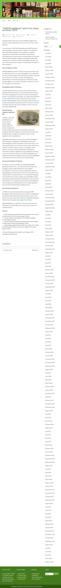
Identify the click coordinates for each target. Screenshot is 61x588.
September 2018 (50, 366)
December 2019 (49, 318)
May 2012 (48, 555)
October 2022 (49, 204)
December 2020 (49, 276)
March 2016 (48, 421)
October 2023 (49, 163)
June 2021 (48, 259)
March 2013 (48, 520)
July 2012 (48, 548)
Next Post (35, 250)
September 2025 (50, 87)
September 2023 (50, 166)
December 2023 (49, 156)
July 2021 (48, 256)
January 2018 (49, 390)
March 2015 (48, 445)
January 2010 (21, 573)
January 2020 (49, 314)
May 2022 (48, 221)
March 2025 (48, 108)
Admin (9, 20)
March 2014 (48, 479)
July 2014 (48, 469)
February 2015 (49, 448)
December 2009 (22, 575)
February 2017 (49, 400)
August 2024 (49, 129)
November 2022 (50, 201)
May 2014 (48, 472)
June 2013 (48, 510)
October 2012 (49, 538)
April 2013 (48, 517)
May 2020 (48, 300)
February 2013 (49, 524)
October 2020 (49, 283)
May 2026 (48, 60)
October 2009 (21, 579)
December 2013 (49, 489)
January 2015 (49, 452)
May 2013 (48, 514)
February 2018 (49, 386)
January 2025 (49, 115)
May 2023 (48, 180)
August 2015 (49, 428)
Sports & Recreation (37, 577)
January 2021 (49, 273)
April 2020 (48, 304)
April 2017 (48, 397)
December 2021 (49, 239)
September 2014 (50, 462)
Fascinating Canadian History (51, 32)
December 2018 (49, 359)
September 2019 (50, 328)
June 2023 (48, 177)
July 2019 (48, 335)
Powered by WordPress (17, 586)
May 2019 (48, 342)
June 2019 (48, 338)
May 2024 (48, 139)
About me (15, 20)
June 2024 (48, 136)
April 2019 (48, 345)
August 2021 (49, 252)
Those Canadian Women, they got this (51, 38)
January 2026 (49, 74)
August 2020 (49, 290)
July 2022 (48, 215)
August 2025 (49, 91)
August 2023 (49, 170)
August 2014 (49, 465)
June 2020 (48, 297)
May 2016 (48, 414)
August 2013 (49, 503)
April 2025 (48, 105)
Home (3, 20)
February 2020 (49, 311)
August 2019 (49, 331)
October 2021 (49, 245)
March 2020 (48, 307)
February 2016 (49, 424)
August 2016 (49, 410)
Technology (35, 575)
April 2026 (48, 63)
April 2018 (48, 380)
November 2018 (50, 362)
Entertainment (35, 573)
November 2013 (50, 493)
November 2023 (50, 160)
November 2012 (50, 534)
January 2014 (49, 486)
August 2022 (49, 211)
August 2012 (49, 544)
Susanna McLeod (10, 34)
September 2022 (50, 208)
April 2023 (48, 184)
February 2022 (49, 232)
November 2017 (50, 393)
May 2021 (48, 263)
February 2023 (49, 190)
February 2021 (49, 270)
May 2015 (48, 438)
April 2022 (48, 225)
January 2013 (49, 527)
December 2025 (49, 77)
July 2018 (48, 373)
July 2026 (48, 53)
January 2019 (49, 355)
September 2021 (50, 249)
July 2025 (48, 94)
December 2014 (49, 455)
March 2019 (48, 349)
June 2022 (48, 218)
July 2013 (48, 507)
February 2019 (49, 352)
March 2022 (48, 228)
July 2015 (48, 431)
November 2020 (50, 280)
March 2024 (48, 146)
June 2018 (48, 376)
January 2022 (49, 235)
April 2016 (48, 417)
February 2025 (49, 111)
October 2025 (49, 84)
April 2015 (48, 441)
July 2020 (48, 294)
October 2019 (49, 325)
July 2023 (48, 173)
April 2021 (48, 266)
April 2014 (48, 476)
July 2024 (48, 132)
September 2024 (50, 125)
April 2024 (48, 142)
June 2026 (48, 56)
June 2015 (48, 435)
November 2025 (50, 81)
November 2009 (22, 577)
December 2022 (49, 197)
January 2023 (49, 194)
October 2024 (49, 122)
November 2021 (50, 242)
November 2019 (50, 321)
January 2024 (49, 153)
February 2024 (49, 149)
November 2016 (50, 404)
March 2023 (48, 187)
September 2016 (50, 407)
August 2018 (49, 369)
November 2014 (50, 459)
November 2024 (50, 118)
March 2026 (48, 67)
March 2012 (48, 558)
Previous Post (7, 250)
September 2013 (50, 500)
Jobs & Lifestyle (36, 579)
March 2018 (48, 383)
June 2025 (48, 98)
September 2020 (50, 287)
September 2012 (50, 541)
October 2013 (49, 496)
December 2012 (49, 531)
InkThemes (39, 586)
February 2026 (49, 70)
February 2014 (49, 483)
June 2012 (48, 551)
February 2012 (49, 562)
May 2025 (48, 101)
